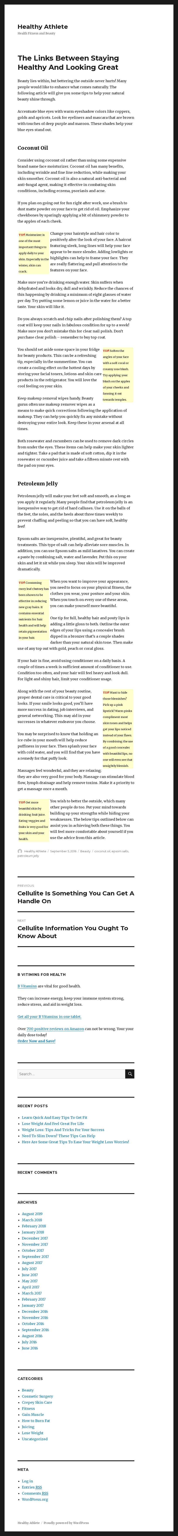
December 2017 (35, 1238)
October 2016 (33, 1324)
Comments (35, 1493)
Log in (27, 1481)
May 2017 (30, 1281)
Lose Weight (32, 1433)
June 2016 (30, 1348)
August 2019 (32, 1214)
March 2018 (32, 1220)
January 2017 (33, 1305)
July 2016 (29, 1342)
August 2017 (32, 1262)
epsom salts (120, 851)
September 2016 (35, 1330)
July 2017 (29, 1269)
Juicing (28, 1427)
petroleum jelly (28, 855)
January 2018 (33, 1232)
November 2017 (35, 1244)
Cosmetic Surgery (37, 1396)
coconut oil (102, 851)
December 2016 (35, 1311)
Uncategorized (35, 1439)
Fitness (28, 1408)
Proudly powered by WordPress (66, 1523)
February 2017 (34, 1299)
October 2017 (33, 1250)
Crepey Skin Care (37, 1402)
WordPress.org (35, 1499)
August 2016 (32, 1336)
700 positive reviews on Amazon (55, 1029)
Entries (32, 1487)
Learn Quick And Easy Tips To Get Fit (54, 1117)
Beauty (85, 851)
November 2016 (35, 1317)
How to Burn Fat (36, 1421)
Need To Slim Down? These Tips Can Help (58, 1136)
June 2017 (30, 1275)
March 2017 (32, 1293)
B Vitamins (27, 986)
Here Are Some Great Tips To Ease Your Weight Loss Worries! (75, 1142)
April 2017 (30, 1287)
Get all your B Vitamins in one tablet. (49, 1016)
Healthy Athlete (43, 26)
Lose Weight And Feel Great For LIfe (53, 1123)
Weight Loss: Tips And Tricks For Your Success (63, 1130)
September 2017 (35, 1256)
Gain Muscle (33, 1414)
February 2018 (34, 1226)
